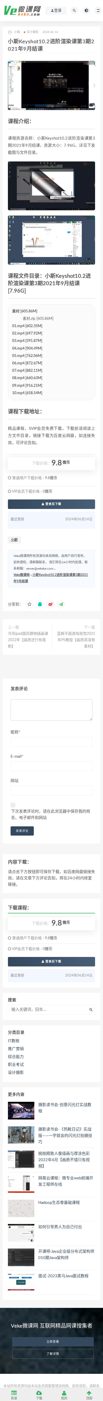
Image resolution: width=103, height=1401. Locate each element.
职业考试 (16, 1065)
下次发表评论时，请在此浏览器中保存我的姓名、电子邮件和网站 (50, 814)
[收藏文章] (29, 604)
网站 (14, 781)
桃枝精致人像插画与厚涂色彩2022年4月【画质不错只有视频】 (64, 1160)
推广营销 (16, 1049)
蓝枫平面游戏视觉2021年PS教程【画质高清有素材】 (76, 640)
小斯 (14, 540)
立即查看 (52, 1341)
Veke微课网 (21, 574)
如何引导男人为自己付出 (60, 1227)
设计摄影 (33, 32)
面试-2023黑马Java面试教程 (63, 1276)
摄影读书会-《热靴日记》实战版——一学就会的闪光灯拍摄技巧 (65, 1135)
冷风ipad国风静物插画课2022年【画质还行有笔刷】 (28, 640)
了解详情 (52, 1353)
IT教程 (13, 1041)
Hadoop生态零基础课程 (59, 1203)
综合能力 (16, 1057)
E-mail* (17, 757)
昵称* (15, 732)
